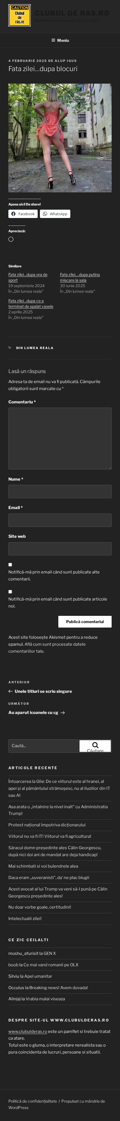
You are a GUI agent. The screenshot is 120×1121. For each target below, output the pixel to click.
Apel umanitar (38, 976)
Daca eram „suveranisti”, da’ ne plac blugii (48, 877)
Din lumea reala (35, 348)
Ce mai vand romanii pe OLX (50, 964)
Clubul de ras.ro (72, 13)
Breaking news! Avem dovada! (58, 987)
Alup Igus (66, 61)
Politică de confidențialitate (32, 1101)
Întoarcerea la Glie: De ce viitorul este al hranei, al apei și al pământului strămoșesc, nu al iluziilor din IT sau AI (59, 788)
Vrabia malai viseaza (45, 998)
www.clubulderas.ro (27, 1031)
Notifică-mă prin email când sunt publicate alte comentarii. (54, 576)
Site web (17, 536)
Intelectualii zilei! (25, 918)
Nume (15, 479)
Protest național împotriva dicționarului (47, 824)
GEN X (50, 953)
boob (13, 964)
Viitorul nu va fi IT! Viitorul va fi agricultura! (49, 836)
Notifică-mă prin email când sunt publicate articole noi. (57, 603)
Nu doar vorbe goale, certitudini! (39, 907)
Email (15, 507)
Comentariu (22, 402)
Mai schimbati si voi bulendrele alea (43, 866)
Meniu (63, 40)
